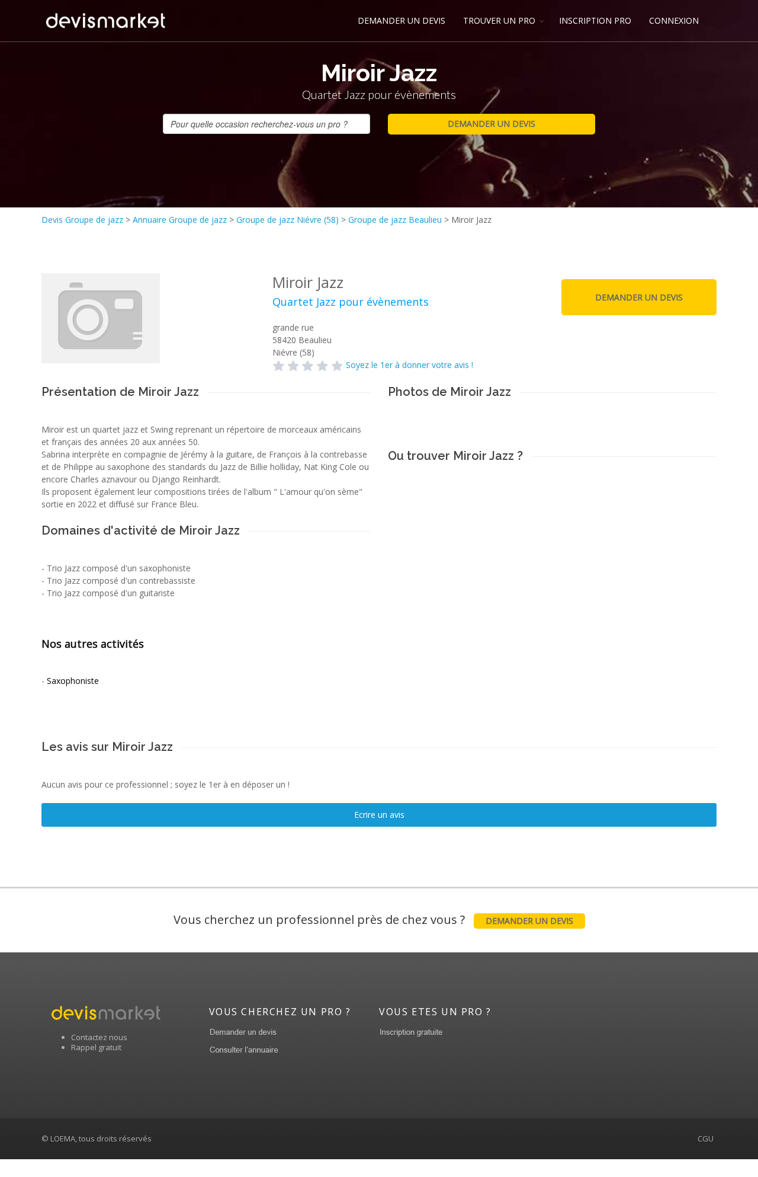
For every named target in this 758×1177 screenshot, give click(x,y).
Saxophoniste (73, 680)
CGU (706, 1138)
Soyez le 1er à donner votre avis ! (409, 364)
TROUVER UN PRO (499, 20)
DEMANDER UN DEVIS (401, 20)
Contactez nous (99, 1037)
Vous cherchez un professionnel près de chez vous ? (373, 919)
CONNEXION (674, 20)
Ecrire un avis (379, 814)
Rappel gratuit (96, 1047)
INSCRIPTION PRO (595, 20)
